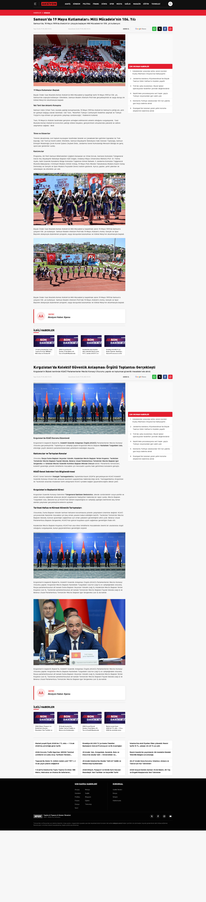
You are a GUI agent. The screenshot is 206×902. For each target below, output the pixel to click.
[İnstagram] (164, 816)
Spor (112, 3)
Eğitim (146, 3)
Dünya (104, 3)
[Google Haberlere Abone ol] (140, 29)
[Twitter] (152, 816)
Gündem (76, 3)
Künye (115, 793)
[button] (35, 4)
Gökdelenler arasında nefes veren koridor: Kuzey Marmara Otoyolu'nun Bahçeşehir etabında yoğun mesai (150, 73)
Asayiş (67, 3)
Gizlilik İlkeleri (117, 790)
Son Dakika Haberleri (86, 783)
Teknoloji (155, 3)
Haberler (37, 13)
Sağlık (128, 3)
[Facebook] (158, 816)
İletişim (115, 797)
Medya (119, 3)
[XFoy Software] (37, 816)
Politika (86, 3)
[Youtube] (170, 816)
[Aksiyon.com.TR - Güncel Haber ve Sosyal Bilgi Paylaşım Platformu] (49, 4)
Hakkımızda (117, 801)
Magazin (137, 3)
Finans (96, 3)
